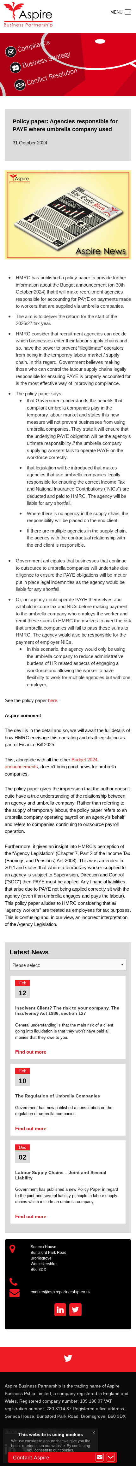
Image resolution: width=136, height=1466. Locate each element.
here (52, 700)
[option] (68, 64)
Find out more (30, 1052)
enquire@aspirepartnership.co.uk (61, 1291)
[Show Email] (100, 1457)
